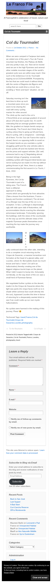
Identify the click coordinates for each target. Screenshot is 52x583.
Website (12, 409)
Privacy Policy (9, 573)
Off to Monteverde (18, 510)
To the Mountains (16, 329)
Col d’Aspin (38, 329)
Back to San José (17, 499)
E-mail (12, 399)
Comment (14, 366)
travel (23, 317)
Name (11, 390)
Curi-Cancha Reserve (19, 507)
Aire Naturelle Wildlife (27, 531)
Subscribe (17, 481)
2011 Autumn (18, 335)
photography (27, 323)
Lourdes (17, 323)
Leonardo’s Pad (33, 523)
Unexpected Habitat (27, 526)
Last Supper (15, 502)
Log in (12, 560)
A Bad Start (15, 504)
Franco (31, 48)
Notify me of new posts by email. (26, 428)
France (29, 317)
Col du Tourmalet (20, 337)
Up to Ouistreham (26, 534)
